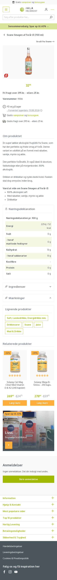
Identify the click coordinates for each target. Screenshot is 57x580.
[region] (28, 61)
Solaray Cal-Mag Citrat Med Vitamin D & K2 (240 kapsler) (15, 385)
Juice (38, 324)
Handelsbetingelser (12, 546)
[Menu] (6, 9)
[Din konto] (46, 9)
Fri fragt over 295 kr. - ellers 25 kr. (21, 92)
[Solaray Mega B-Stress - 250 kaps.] (42, 362)
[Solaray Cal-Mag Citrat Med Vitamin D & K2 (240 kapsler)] (15, 362)
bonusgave (40, 2)
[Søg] (51, 17)
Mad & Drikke (14, 331)
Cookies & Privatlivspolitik (16, 558)
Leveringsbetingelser (13, 552)
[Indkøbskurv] (52, 9)
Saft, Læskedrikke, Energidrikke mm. (26, 318)
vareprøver (26, 2)
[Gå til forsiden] (28, 9)
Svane (27, 324)
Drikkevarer (13, 324)
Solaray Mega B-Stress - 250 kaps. (42, 383)
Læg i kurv (14, 403)
